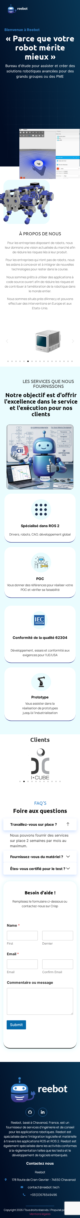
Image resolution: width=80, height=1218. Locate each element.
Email (10, 972)
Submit (16, 1025)
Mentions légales (40, 1214)
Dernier (47, 943)
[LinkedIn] (42, 1112)
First (10, 943)
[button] (7, 341)
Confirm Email (52, 972)
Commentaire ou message (30, 982)
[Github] (30, 1112)
